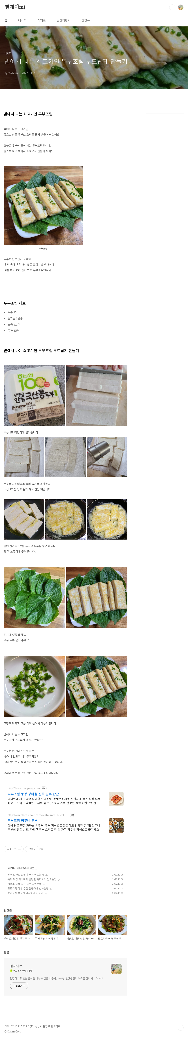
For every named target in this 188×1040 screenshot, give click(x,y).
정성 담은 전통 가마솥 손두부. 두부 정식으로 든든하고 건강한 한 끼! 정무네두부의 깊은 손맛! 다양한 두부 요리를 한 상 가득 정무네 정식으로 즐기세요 (54, 827)
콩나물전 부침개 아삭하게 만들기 (25, 893)
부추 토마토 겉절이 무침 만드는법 (26, 874)
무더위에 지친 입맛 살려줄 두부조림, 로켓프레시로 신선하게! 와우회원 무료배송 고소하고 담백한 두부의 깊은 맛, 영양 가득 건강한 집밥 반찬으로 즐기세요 (54, 801)
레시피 (22, 20)
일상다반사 (63, 20)
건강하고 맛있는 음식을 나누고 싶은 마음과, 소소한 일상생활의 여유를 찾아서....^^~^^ (56, 978)
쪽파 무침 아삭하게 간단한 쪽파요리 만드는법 (32, 879)
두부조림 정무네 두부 (22, 820)
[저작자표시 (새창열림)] (41, 849)
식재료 (41, 20)
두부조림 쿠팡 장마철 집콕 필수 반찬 (33, 794)
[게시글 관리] (19, 849)
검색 (172, 7)
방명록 (86, 20)
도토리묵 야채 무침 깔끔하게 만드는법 (28, 888)
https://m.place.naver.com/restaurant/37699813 (38, 815)
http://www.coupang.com (24, 788)
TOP (181, 1028)
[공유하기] (15, 849)
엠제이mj (14, 7)
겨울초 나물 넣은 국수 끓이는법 (24, 884)
